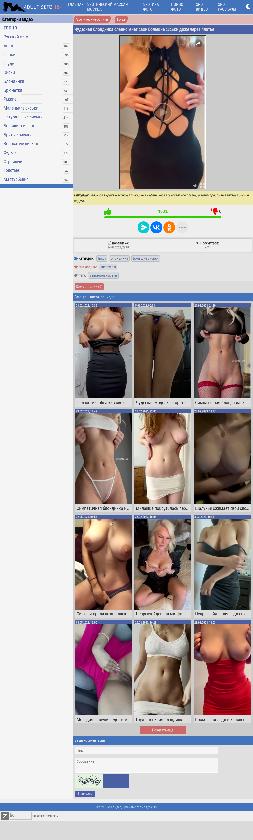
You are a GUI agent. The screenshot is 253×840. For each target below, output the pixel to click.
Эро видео (202, 7)
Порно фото (177, 7)
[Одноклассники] (169, 227)
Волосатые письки (21, 143)
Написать (85, 793)
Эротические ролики (92, 19)
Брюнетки (13, 90)
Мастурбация (16, 179)
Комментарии (89, 286)
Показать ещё (162, 730)
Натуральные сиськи (23, 116)
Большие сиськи (19, 125)
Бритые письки (18, 134)
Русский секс (16, 36)
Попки (9, 54)
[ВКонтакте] (156, 227)
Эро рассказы (227, 7)
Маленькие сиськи (21, 108)
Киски (9, 72)
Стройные (13, 161)
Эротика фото (151, 7)
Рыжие (10, 99)
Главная (76, 4)
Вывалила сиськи (103, 275)
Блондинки (14, 81)
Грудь (9, 63)
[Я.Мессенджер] (143, 227)
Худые (10, 152)
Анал (8, 45)
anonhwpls (108, 267)
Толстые (11, 170)
